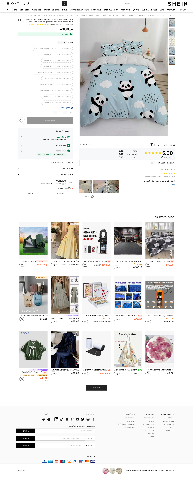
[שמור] (21, 120)
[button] (12, 3)
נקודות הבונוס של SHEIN (126, 424)
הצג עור (96, 388)
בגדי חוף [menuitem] (136, 10)
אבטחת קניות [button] (61, 151)
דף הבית (172, 15)
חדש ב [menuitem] (162, 10)
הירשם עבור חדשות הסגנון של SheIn (81, 426)
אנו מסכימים (90, 456)
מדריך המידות (149, 430)
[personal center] (28, 3)
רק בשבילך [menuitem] (171, 10)
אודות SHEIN (169, 418)
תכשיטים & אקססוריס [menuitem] (52, 10)
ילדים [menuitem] (116, 10)
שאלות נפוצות (130, 427)
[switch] (153, 163)
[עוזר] (92, 196)
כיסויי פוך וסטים (147, 15)
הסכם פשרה (170, 430)
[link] (23, 3)
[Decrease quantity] (65, 112)
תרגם (173, 184)
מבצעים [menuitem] (154, 10)
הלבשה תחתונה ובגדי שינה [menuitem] (79, 10)
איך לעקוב (151, 427)
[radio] (52, 48)
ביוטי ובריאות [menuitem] (36, 10)
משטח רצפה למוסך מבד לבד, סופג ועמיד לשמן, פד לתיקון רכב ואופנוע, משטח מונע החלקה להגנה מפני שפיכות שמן (128, 261)
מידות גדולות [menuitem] (125, 10)
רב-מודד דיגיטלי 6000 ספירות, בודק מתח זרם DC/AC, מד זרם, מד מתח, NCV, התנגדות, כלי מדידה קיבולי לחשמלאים (96, 261)
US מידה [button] (64, 42)
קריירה (172, 427)
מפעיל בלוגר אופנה (167, 421)
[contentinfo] (55, 461)
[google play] (44, 420)
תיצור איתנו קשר (129, 418)
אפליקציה (47, 414)
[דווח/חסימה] (81, 196)
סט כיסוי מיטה (136, 15)
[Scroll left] (11, 9)
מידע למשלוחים (149, 418)
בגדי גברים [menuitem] (108, 10)
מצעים (156, 15)
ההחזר (152, 437)
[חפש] (64, 3)
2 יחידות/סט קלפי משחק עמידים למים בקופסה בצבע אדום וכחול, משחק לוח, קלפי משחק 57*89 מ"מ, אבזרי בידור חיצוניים (96, 316)
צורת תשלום (131, 421)
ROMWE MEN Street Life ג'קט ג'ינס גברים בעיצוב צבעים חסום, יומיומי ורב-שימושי (33, 372)
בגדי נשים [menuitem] (145, 10)
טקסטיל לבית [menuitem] (24, 10)
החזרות (151, 421)
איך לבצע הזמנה (148, 424)
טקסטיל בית (164, 15)
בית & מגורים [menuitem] (96, 10)
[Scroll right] (8, 9)
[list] (74, 419)
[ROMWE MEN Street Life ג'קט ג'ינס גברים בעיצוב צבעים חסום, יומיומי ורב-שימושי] (33, 349)
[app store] (49, 420)
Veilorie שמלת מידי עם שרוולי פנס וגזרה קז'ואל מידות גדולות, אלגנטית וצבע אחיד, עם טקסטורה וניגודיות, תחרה (65, 318)
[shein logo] (177, 3)
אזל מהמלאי (50, 121)
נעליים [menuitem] (64, 10)
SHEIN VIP (150, 434)
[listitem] (159, 247)
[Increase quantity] (55, 112)
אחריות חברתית (169, 424)
